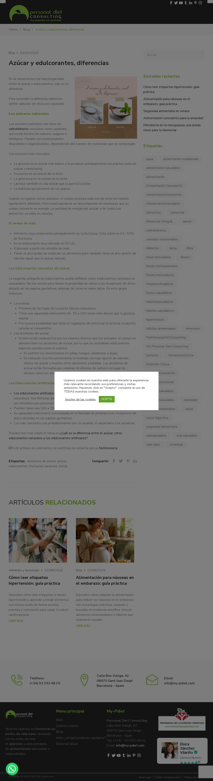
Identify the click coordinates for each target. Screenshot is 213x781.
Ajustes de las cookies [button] (80, 399)
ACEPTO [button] (106, 399)
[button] (12, 769)
